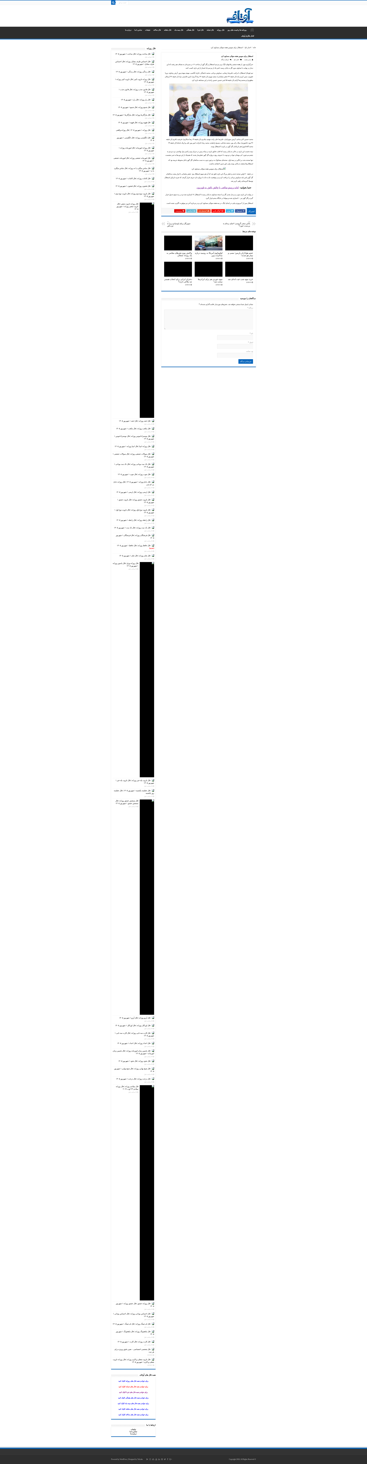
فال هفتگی (190, 30)
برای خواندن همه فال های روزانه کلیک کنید (133, 1381)
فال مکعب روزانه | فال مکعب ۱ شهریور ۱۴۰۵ (133, 428)
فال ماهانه (167, 30)
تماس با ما (138, 30)
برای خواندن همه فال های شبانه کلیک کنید (133, 1387)
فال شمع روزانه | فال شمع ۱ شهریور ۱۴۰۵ (134, 107)
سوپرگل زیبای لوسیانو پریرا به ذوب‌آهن (178, 224)
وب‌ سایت (249, 351)
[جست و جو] (113, 2)
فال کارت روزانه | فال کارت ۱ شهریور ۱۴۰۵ (133, 1342)
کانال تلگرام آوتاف (247, 36)
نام (251, 333)
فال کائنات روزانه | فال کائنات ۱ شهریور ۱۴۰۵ (133, 178)
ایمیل (250, 342)
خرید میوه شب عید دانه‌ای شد (240, 279)
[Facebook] (167, 1459)
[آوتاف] (240, 15)
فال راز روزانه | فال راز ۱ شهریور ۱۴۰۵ (135, 100)
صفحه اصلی (252, 30)
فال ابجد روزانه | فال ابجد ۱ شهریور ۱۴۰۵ (134, 421)
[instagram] (150, 1459)
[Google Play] (147, 1459)
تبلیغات (147, 30)
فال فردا (200, 30)
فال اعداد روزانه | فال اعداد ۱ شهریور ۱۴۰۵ (133, 1043)
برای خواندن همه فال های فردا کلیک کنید (133, 1392)
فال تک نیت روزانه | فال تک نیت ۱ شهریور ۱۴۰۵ (132, 528)
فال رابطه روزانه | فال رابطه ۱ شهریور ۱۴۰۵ (133, 520)
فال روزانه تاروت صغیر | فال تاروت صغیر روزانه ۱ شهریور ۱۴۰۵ (127, 206)
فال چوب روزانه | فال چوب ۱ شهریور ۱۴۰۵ (134, 474)
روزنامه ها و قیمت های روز (237, 30)
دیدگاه (250, 308)
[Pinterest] (162, 1459)
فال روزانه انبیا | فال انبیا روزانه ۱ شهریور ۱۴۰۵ (132, 446)
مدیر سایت (247, 59)
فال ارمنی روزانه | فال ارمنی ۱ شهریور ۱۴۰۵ (133, 492)
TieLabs (140, 1459)
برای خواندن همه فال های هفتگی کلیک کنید (133, 1398)
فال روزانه (220, 30)
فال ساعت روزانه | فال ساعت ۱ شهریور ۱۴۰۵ (132, 54)
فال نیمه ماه (178, 30)
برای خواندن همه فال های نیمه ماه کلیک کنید (133, 1403)
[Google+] (170, 1459)
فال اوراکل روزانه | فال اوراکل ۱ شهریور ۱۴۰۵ (132, 1025)
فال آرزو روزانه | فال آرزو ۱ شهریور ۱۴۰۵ (134, 1018)
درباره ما (128, 30)
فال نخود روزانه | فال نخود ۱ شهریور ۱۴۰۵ (134, 1061)
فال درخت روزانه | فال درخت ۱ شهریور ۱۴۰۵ (133, 1079)
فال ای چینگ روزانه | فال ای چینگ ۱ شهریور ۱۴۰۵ (131, 1324)
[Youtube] (156, 1459)
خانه (254, 47)
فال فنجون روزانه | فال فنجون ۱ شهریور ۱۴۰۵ (132, 186)
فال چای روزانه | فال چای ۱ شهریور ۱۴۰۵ (134, 556)
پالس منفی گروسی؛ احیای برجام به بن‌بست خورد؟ (236, 224)
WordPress (123, 1459)
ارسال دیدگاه (225, 59)
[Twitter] (165, 1459)
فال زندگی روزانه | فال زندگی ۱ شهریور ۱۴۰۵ (133, 72)
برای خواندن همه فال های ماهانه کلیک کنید (133, 1409)
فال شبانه (210, 30)
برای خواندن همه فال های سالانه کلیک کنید (133, 1415)
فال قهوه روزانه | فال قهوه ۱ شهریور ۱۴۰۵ (134, 122)
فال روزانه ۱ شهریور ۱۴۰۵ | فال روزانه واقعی (133, 130)
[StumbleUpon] (153, 1459)
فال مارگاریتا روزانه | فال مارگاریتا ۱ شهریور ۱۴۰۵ (131, 115)
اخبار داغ (248, 47)
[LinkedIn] (159, 1459)
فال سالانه (157, 30)
